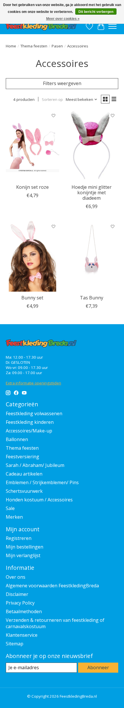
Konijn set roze (32, 187)
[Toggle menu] (112, 26)
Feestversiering (22, 456)
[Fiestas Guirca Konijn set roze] (32, 145)
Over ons (15, 577)
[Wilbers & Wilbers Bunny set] (32, 256)
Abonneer (98, 667)
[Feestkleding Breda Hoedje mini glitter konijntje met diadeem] (91, 145)
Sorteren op (52, 99)
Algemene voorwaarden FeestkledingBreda (52, 585)
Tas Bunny (91, 298)
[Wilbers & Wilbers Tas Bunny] (91, 256)
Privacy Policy (20, 603)
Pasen (57, 46)
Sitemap (14, 643)
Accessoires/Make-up (29, 431)
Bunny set (32, 298)
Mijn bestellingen (24, 547)
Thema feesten (33, 46)
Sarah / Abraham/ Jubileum (35, 465)
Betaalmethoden (24, 611)
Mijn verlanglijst (23, 555)
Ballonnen (17, 439)
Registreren (18, 538)
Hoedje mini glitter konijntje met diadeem (92, 192)
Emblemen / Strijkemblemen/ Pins (42, 482)
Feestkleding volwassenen (34, 413)
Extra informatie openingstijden (33, 383)
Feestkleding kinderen (30, 422)
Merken (14, 517)
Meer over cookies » (63, 19)
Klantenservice (21, 635)
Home (11, 46)
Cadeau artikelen (24, 474)
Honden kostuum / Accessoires (39, 500)
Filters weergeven (62, 83)
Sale (10, 508)
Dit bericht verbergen (95, 12)
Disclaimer (17, 594)
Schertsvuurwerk (24, 491)
